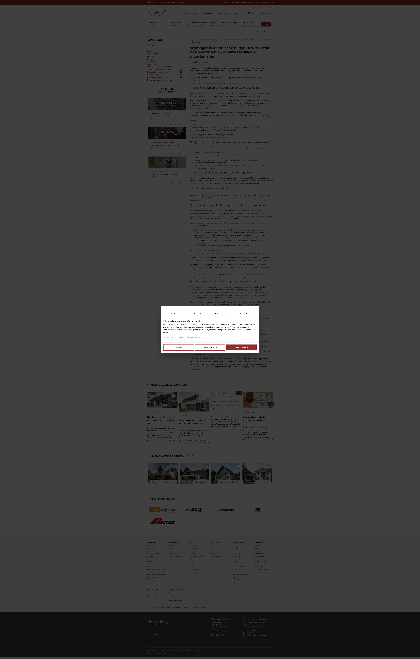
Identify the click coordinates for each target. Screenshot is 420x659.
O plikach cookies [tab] (247, 314)
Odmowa (178, 347)
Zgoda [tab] (173, 314)
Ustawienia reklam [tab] (222, 314)
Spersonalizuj (209, 347)
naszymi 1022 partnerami (179, 324)
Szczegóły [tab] (198, 314)
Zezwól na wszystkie (241, 347)
